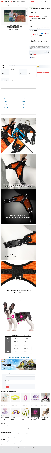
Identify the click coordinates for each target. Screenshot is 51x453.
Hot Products (6, 447)
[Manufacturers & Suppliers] (5, 1)
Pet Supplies (11, 5)
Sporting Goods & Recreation (6, 5)
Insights (45, 447)
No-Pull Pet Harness (19, 5)
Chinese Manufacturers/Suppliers (16, 447)
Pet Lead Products (15, 426)
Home (1, 5)
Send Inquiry (34, 16)
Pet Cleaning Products (28, 428)
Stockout (2, 426)
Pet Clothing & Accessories (4, 428)
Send (7, 386)
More (1, 444)
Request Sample (42, 18)
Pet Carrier (39, 426)
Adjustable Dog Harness (4, 437)
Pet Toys (14, 428)
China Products (10, 447)
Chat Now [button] (45, 16)
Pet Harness (15, 5)
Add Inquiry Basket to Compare (14, 29)
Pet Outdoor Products (28, 426)
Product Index (39, 447)
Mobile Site (43, 447)
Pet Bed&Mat (39, 428)
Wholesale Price (26, 447)
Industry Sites (30, 447)
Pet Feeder (2, 429)
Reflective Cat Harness (18, 437)
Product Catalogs (12, 425)
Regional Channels (35, 447)
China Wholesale (22, 447)
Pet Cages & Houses (15, 429)
